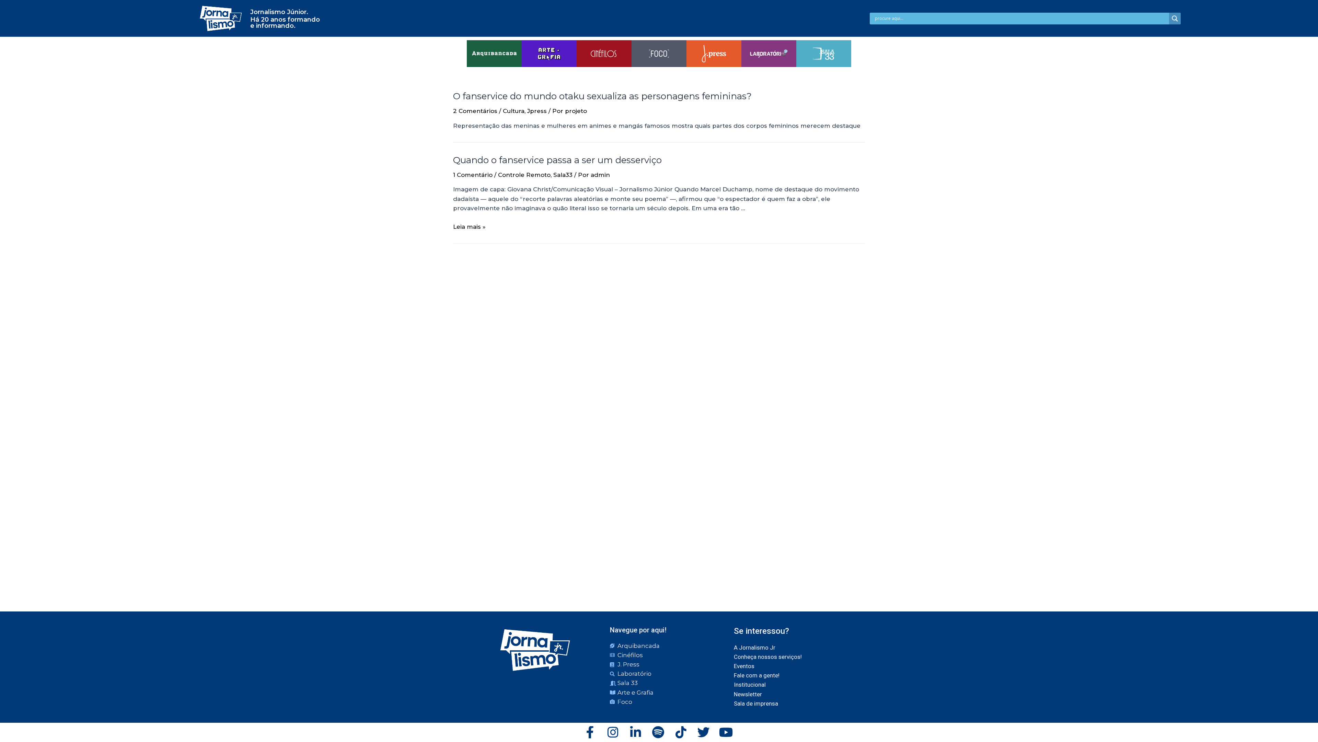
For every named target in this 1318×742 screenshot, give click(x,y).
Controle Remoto (524, 174)
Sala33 (563, 174)
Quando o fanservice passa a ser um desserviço (557, 160)
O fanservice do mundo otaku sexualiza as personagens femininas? (602, 96)
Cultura (513, 111)
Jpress (537, 111)
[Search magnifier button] (1175, 18)
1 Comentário (473, 174)
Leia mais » (469, 226)
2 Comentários (475, 111)
